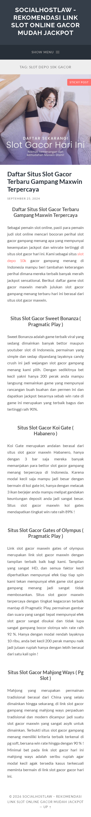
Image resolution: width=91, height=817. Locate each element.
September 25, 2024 (23, 198)
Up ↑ (47, 807)
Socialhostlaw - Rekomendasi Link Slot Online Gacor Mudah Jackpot (45, 21)
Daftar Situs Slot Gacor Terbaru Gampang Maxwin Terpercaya (44, 181)
